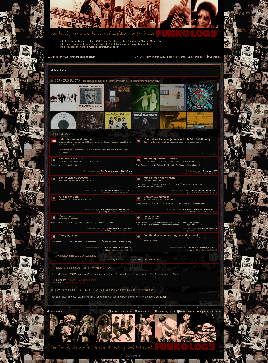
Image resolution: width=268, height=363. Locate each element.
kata (108, 192)
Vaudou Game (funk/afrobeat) (118, 248)
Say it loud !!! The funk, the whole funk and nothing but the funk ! (104, 290)
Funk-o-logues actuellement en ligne (83, 267)
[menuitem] (213, 57)
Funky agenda (68, 235)
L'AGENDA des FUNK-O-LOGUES (75, 255)
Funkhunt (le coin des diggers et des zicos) (171, 235)
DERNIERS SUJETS (107, 80)
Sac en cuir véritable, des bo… (202, 248)
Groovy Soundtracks (156, 197)
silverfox (106, 173)
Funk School (152, 216)
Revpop (106, 212)
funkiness (190, 173)
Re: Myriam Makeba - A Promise (117, 228)
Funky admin (68, 282)
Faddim (192, 250)
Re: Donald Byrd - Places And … (116, 209)
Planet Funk (66, 216)
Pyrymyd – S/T (210, 171)
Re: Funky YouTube (207, 228)
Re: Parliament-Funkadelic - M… (201, 190)
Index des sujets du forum (75, 139)
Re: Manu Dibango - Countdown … (200, 209)
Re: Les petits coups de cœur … (116, 190)
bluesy (192, 212)
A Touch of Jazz (69, 197)
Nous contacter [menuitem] (145, 311)
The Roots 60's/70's (71, 158)
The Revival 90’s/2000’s (73, 177)
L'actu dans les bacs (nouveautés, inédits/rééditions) (177, 139)
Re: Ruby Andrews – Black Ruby (116, 171)
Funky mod (81, 282)
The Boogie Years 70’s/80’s (160, 158)
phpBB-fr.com (137, 355)
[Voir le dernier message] (112, 173)
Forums (62, 134)
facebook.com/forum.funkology (104, 47)
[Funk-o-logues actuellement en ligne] (216, 284)
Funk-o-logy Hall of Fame (159, 177)
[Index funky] (134, 19)
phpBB (128, 354)
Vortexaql (161, 297)
